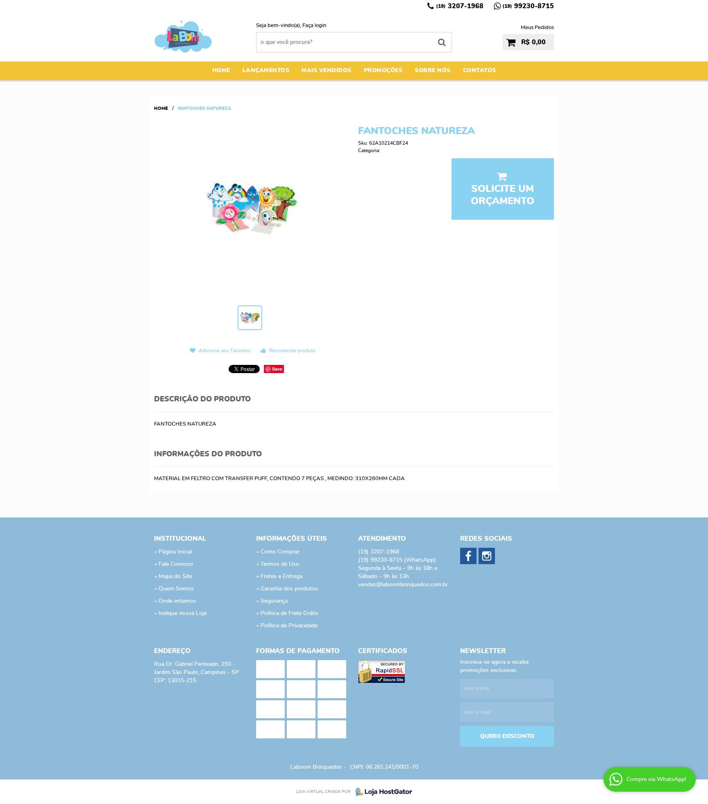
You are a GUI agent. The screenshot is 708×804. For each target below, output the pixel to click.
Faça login (314, 25)
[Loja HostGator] (381, 792)
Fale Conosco (176, 564)
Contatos (479, 70)
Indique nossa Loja (182, 613)
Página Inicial (175, 552)
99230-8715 (528, 6)
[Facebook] (468, 556)
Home (221, 70)
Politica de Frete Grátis (289, 613)
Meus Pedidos (537, 27)
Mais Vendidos (327, 70)
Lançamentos (266, 70)
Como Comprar (280, 552)
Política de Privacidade (289, 626)
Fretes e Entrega (281, 576)
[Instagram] (487, 556)
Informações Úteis (291, 538)
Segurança (274, 601)
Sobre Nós (433, 70)
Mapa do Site (175, 576)
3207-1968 (459, 6)
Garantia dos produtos (289, 589)
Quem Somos (176, 589)
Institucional (180, 538)
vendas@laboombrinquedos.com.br (403, 585)
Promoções (383, 70)
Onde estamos (177, 601)
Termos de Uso (280, 564)
